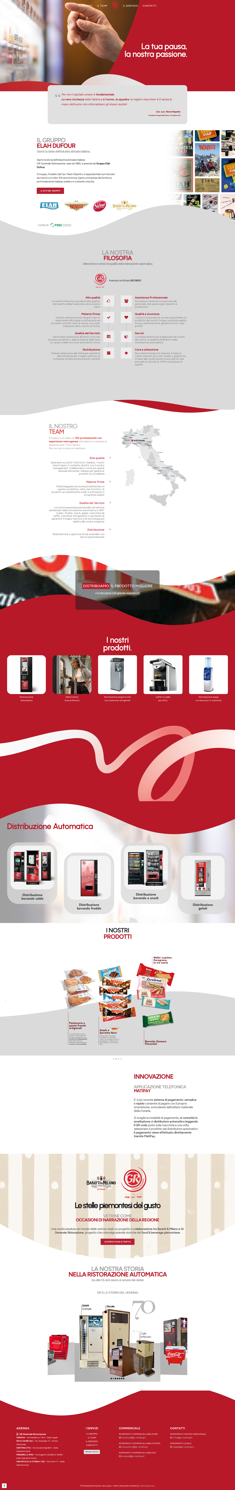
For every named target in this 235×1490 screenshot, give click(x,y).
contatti (92, 1445)
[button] (114, 1059)
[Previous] (6, 1000)
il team (92, 1437)
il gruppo (92, 1434)
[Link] (115, 6)
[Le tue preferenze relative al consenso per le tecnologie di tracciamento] (4, 1485)
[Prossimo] (229, 1000)
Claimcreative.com (147, 1486)
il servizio (92, 1441)
